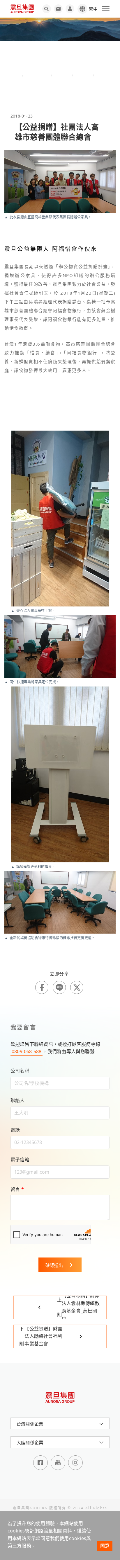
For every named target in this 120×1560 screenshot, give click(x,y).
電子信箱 (19, 1159)
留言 (17, 1189)
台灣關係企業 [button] (30, 1424)
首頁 (17, 76)
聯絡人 (17, 1100)
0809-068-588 (26, 1051)
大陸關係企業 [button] (30, 1442)
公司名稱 (19, 1071)
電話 (15, 1130)
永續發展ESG (37, 76)
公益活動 (82, 76)
